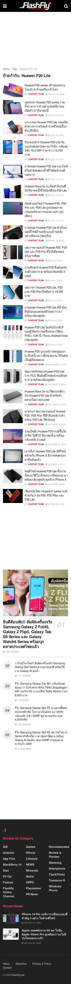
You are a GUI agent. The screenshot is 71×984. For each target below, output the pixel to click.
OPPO (30, 882)
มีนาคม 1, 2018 (54, 344)
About (6, 963)
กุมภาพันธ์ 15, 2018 (56, 404)
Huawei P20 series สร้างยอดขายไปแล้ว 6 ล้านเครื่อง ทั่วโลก (45, 87)
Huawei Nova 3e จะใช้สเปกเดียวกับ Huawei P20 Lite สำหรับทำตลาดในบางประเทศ (45, 395)
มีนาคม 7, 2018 (54, 280)
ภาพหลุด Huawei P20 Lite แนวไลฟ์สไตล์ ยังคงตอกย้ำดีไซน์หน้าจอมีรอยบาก (46, 170)
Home (6, 68)
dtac (6, 870)
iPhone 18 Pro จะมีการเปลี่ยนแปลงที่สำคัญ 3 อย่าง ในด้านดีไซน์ (44, 916)
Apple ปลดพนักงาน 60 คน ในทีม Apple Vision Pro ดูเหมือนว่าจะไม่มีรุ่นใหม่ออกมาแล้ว (44, 934)
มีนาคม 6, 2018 (54, 300)
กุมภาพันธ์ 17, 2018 (56, 384)
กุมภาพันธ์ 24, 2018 (56, 364)
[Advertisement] (35, 537)
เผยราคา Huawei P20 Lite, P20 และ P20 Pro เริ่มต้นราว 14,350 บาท (44, 291)
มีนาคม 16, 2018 (55, 135)
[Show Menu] (5, 6)
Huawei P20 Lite (28, 68)
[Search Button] (66, 6)
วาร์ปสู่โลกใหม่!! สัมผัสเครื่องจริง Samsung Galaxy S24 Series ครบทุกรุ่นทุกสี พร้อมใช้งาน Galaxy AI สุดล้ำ (40, 667)
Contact (7, 967)
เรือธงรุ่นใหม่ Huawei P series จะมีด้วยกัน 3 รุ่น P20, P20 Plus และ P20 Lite (46, 495)
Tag (15, 68)
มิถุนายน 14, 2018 (55, 94)
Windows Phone (55, 888)
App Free (9, 858)
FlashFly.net (17, 974)
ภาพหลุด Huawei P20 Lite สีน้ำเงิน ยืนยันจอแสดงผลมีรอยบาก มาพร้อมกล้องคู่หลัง (45, 311)
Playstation (33, 888)
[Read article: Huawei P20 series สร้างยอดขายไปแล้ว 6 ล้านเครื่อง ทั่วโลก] (13, 90)
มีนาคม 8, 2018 (54, 260)
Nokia (30, 876)
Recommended (59, 847)
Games (30, 847)
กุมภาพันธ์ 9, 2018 (56, 464)
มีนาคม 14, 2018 (55, 159)
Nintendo (32, 870)
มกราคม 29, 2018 (55, 504)
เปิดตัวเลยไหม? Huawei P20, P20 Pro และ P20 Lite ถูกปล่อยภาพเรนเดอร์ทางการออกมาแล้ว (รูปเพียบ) (45, 209)
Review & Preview (55, 855)
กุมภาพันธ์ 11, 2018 (56, 424)
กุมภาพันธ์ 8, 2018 (56, 484)
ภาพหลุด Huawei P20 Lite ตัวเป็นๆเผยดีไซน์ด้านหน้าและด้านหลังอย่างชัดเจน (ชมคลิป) (46, 231)
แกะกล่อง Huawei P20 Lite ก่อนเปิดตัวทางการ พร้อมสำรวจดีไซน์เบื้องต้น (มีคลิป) (46, 126)
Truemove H (57, 880)
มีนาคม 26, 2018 (55, 115)
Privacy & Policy (41, 963)
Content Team (36, 94)
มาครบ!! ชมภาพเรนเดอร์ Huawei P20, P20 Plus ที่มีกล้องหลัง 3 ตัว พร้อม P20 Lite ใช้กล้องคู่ (45, 415)
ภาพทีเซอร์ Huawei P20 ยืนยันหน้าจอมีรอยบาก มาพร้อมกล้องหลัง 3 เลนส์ (46, 271)
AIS (5, 847)
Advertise (21, 963)
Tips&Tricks (57, 874)
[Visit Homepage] (35, 6)
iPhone (31, 853)
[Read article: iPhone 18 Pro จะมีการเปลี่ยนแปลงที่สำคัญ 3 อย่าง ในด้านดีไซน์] (11, 918)
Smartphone (57, 868)
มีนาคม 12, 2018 (55, 240)
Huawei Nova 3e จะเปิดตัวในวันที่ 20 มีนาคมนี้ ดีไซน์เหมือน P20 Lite (46, 188)
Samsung (55, 862)
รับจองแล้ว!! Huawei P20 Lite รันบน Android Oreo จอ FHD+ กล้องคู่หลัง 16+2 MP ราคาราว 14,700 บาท (46, 148)
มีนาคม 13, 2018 (55, 220)
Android (8, 853)
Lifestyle (32, 858)
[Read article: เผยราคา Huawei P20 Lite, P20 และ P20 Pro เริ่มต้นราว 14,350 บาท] (13, 292)
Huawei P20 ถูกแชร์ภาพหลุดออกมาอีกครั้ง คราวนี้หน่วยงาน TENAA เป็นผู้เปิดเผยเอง (46, 355)
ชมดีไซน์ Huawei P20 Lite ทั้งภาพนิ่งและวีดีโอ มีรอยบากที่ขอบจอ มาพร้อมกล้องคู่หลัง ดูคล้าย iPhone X (46, 475)
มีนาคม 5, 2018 (54, 320)
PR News (32, 894)
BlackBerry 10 (12, 864)
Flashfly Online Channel (8, 892)
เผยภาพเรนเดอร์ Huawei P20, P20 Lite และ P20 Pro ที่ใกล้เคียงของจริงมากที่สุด (46, 251)
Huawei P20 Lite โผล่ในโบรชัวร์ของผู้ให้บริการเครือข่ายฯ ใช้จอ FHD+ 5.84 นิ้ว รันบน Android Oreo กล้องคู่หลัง (46, 333)
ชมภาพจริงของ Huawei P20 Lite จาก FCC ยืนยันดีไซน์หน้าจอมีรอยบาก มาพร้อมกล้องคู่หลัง (46, 375)
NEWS (30, 864)
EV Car (7, 876)
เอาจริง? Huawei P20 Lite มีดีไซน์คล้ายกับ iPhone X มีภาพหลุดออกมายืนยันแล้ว (45, 455)
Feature (8, 882)
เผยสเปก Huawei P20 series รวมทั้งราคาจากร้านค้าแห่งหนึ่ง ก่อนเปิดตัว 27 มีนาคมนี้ (45, 106)
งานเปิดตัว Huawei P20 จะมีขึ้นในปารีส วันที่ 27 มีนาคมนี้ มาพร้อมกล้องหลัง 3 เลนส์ (45, 435)
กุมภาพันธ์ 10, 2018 (56, 444)
